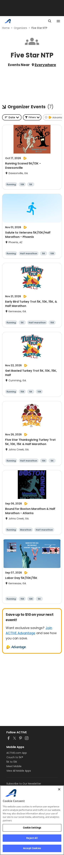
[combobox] (12, 117)
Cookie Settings (32, 827)
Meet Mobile (14, 766)
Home (6, 28)
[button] (32, 117)
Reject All (32, 838)
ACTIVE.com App (16, 753)
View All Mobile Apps (18, 771)
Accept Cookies (32, 848)
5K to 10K (11, 762)
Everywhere (45, 64)
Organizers (20, 28)
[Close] (59, 789)
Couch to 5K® (14, 757)
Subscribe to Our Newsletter (23, 783)
